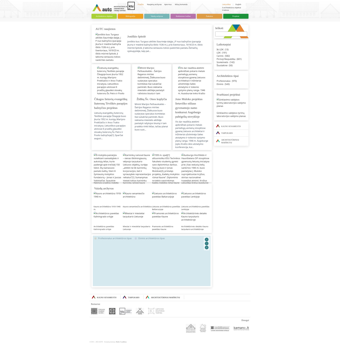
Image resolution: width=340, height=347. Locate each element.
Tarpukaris (133, 298)
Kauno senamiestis (106, 298)
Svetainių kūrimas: (115, 342)
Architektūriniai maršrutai (165, 298)
